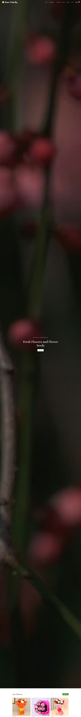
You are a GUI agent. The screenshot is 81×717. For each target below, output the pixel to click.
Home (46, 2)
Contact (68, 2)
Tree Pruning (58, 2)
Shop (72, 2)
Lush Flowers (51, 2)
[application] (54, 2)
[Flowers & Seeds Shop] (10, 2)
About (63, 2)
